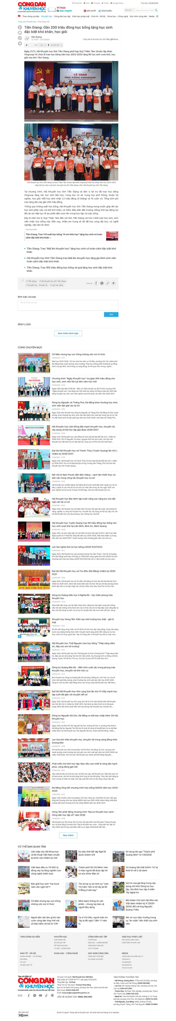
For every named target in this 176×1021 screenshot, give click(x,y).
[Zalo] (20, 33)
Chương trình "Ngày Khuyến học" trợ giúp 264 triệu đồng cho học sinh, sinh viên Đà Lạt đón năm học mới (83, 380)
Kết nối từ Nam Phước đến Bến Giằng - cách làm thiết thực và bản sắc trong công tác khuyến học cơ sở (83, 476)
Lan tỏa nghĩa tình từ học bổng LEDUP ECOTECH (77, 547)
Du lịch (23, 962)
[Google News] (112, 39)
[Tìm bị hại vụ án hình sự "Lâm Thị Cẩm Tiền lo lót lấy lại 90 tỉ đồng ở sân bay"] (71, 888)
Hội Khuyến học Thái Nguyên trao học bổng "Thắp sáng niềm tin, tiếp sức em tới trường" (83, 645)
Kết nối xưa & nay (61, 945)
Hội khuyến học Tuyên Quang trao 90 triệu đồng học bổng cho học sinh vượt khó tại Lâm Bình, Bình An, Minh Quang (84, 524)
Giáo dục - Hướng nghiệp (98, 943)
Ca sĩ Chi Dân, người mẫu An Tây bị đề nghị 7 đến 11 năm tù (93, 920)
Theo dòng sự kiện (30, 16)
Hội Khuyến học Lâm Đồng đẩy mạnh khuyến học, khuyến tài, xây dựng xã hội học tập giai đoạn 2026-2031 (83, 428)
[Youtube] (40, 996)
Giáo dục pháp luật (81, 16)
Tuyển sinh (92, 940)
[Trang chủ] (19, 16)
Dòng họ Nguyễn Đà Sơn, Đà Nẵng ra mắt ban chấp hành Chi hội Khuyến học (85, 717)
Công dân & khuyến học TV (132, 956)
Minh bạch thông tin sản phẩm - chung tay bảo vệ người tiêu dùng (91, 904)
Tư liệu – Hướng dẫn (62, 948)
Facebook (78, 3)
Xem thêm (68, 835)
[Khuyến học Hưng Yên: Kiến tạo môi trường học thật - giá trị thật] (34, 628)
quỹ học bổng (57, 285)
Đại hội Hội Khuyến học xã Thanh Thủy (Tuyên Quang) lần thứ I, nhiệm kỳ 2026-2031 (85, 452)
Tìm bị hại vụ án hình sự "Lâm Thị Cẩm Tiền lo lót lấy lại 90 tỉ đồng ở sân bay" (93, 887)
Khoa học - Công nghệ (117, 16)
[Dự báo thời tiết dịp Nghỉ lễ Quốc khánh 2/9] (71, 856)
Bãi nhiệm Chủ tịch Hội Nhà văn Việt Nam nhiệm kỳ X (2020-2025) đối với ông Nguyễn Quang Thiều (142, 905)
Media (151, 16)
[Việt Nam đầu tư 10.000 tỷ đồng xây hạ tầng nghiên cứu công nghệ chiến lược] (24, 872)
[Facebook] (20, 29)
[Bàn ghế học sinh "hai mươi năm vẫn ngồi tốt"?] (24, 888)
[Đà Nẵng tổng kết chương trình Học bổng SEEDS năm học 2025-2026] (34, 796)
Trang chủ (22, 22)
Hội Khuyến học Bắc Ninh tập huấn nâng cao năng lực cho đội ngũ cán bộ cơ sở (83, 500)
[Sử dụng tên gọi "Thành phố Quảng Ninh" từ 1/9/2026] (119, 856)
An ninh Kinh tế (26, 965)
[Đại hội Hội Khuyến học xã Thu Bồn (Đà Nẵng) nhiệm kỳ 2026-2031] (34, 580)
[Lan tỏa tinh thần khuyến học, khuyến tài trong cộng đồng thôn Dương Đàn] (34, 748)
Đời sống (23, 959)
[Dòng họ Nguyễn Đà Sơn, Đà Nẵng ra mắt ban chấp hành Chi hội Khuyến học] (34, 724)
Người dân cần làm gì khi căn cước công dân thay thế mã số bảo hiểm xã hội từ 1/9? (45, 920)
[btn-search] (156, 10)
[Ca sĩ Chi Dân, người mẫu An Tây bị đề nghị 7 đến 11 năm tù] (71, 922)
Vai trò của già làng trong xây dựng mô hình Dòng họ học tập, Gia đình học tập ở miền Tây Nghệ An (141, 888)
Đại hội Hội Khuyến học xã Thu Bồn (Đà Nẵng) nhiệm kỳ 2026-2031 (84, 572)
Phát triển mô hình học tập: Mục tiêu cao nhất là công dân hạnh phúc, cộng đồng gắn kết (84, 765)
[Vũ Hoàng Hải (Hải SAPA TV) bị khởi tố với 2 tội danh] (119, 872)
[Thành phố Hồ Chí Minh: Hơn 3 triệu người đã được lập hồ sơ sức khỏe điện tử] (71, 872)
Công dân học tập (62, 16)
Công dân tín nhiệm (96, 956)
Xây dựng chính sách (130, 940)
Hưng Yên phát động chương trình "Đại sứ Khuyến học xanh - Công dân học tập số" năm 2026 (83, 813)
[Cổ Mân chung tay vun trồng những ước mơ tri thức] (34, 363)
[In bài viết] (20, 45)
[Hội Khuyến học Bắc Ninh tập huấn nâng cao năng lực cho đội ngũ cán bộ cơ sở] (34, 507)
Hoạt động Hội (43, 22)
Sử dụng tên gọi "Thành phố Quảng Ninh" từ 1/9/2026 (140, 853)
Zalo (87, 3)
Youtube (97, 3)
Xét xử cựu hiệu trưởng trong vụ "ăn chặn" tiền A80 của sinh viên (141, 920)
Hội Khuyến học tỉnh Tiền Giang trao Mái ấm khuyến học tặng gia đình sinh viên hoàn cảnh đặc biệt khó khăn (71, 260)
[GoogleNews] (52, 996)
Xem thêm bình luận (68, 333)
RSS (20, 995)
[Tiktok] (46, 996)
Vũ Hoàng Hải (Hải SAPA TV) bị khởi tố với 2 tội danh (142, 869)
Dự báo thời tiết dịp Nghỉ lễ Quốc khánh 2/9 (92, 853)
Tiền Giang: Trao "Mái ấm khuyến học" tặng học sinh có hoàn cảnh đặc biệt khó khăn (71, 250)
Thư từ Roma (93, 948)
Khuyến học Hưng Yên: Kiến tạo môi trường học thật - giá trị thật (83, 621)
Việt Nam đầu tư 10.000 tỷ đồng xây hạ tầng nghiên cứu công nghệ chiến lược (46, 870)
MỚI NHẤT (91, 11)
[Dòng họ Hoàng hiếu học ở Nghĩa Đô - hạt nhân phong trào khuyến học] (34, 604)
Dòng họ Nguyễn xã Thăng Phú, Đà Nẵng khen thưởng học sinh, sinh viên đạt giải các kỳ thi (85, 404)
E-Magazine (126, 962)
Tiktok (106, 3)
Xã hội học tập (60, 943)
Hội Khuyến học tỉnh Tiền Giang (53, 281)
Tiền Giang (32, 281)
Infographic (127, 965)
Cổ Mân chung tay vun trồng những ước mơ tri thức (78, 354)
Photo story (127, 968)
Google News (118, 3)
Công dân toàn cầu (96, 945)
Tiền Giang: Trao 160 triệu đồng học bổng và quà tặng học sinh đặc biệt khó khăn (69, 269)
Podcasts (126, 959)
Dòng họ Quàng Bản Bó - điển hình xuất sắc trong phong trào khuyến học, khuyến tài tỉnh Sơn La (83, 669)
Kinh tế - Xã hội (98, 16)
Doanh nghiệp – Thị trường (31, 956)
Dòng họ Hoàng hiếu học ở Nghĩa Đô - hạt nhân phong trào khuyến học (82, 596)
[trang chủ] (45, 7)
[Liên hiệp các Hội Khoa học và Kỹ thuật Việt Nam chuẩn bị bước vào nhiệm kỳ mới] (24, 856)
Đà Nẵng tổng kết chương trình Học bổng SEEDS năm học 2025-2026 (85, 789)
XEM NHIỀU (106, 11)
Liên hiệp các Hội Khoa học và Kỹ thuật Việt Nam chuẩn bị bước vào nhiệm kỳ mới (45, 854)
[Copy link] (20, 38)
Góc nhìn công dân (138, 16)
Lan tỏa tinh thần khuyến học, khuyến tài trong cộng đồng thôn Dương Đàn (84, 741)
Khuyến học (46, 16)
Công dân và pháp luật (131, 943)
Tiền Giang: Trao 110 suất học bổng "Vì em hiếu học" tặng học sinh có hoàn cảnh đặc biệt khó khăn (64, 236)
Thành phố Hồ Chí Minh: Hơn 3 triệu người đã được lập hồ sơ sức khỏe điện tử (93, 870)
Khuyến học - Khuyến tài (37, 285)
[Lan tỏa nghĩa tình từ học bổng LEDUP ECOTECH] (34, 555)
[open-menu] (157, 16)
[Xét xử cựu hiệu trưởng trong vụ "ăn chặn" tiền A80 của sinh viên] (119, 922)
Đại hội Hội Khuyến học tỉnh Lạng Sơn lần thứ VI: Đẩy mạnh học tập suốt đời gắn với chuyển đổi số (84, 693)
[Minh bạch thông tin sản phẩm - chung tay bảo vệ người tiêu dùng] (71, 905)
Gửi (111, 314)
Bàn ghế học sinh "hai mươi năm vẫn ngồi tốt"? (45, 885)
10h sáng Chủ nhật (95, 959)
